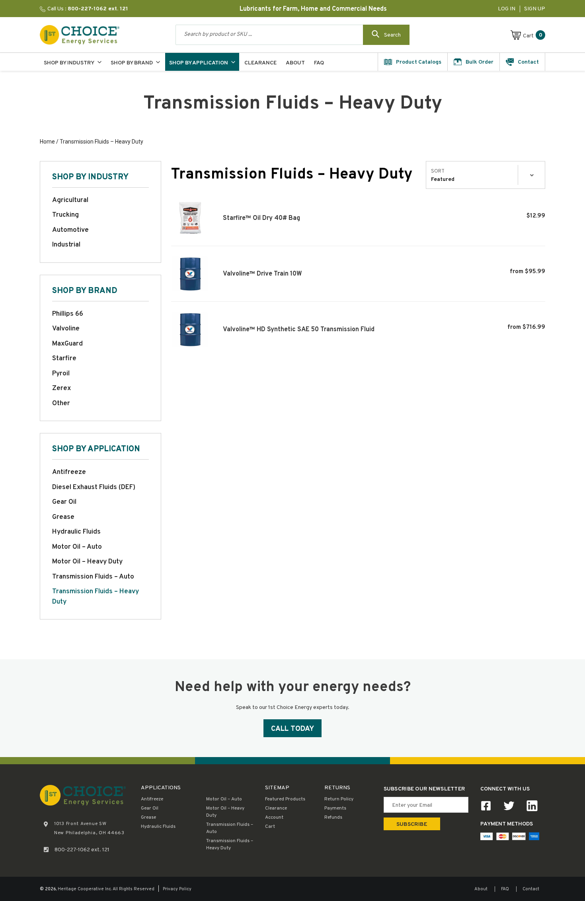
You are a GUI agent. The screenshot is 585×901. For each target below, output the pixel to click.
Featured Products (285, 799)
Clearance (276, 808)
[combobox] (293, 35)
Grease (63, 517)
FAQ (505, 889)
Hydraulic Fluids (76, 532)
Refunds (333, 817)
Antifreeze (69, 472)
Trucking (65, 215)
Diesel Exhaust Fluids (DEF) (93, 487)
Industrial (66, 245)
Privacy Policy (177, 889)
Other (61, 403)
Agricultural (70, 200)
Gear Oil (64, 502)
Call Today (292, 729)
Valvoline (66, 328)
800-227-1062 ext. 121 (82, 850)
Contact (531, 889)
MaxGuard (67, 344)
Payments (335, 808)
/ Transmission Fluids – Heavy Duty (99, 141)
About (481, 889)
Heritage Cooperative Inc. (84, 889)
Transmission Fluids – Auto (93, 577)
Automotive (70, 230)
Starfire (64, 358)
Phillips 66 (67, 314)
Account (274, 817)
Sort (438, 171)
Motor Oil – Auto (77, 547)
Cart (270, 826)
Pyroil (61, 373)
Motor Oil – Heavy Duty (87, 561)
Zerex (61, 388)
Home (47, 141)
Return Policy (338, 799)
